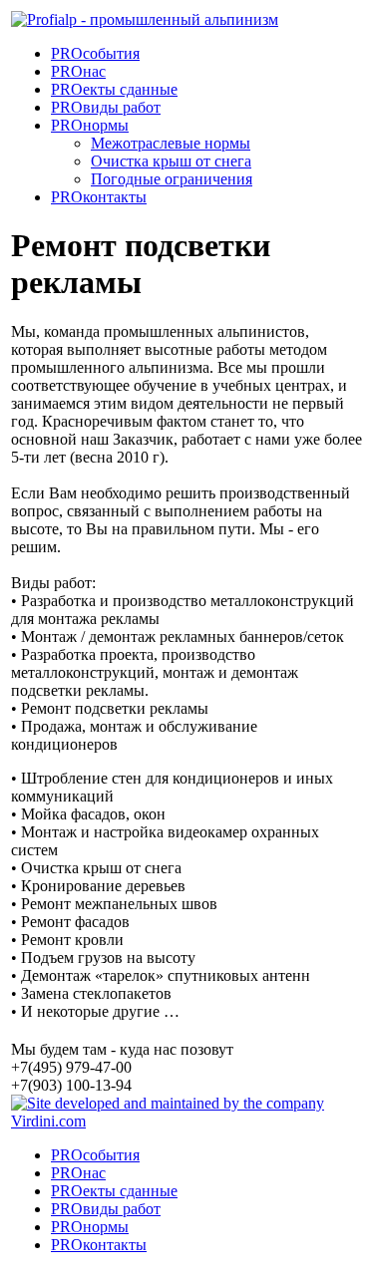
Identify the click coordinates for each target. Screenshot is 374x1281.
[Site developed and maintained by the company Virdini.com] (187, 1121)
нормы (90, 125)
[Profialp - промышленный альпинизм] (144, 19)
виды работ (106, 107)
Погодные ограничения (171, 178)
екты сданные (114, 89)
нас (78, 71)
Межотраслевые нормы (170, 143)
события (95, 53)
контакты (99, 196)
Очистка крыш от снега (171, 161)
